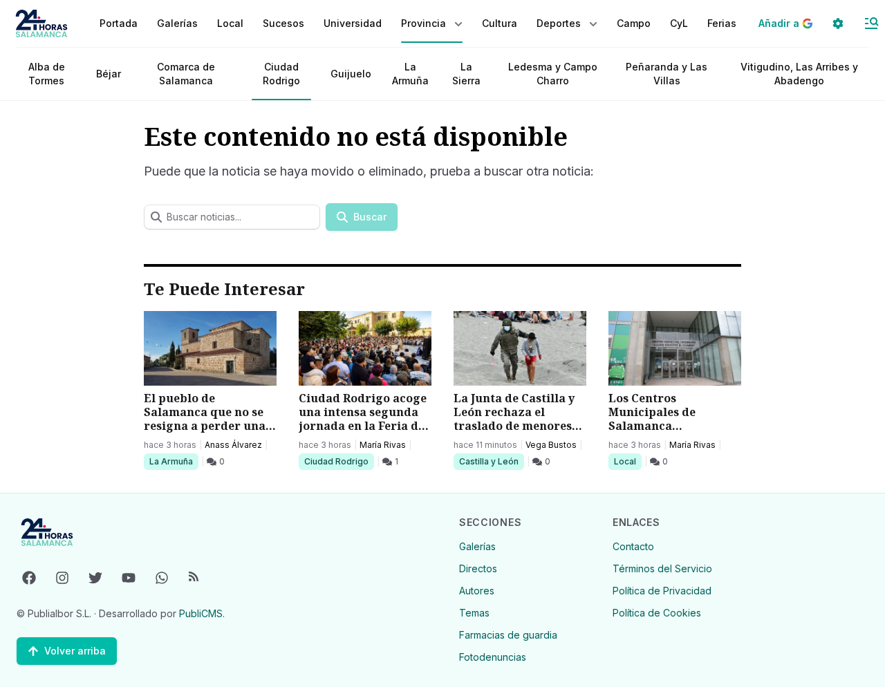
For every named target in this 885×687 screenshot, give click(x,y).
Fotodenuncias (492, 657)
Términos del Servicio (662, 568)
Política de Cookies (657, 613)
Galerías (177, 23)
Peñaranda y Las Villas (666, 73)
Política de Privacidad (662, 590)
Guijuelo (350, 73)
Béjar (108, 73)
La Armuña (410, 73)
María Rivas (383, 445)
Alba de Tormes (46, 73)
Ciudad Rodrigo (281, 73)
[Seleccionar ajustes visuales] (838, 23)
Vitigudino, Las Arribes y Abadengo (799, 73)
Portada (119, 23)
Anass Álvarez (233, 445)
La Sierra (466, 73)
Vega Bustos (551, 445)
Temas (474, 613)
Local (627, 461)
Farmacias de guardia (508, 635)
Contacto (633, 546)
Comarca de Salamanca (186, 73)
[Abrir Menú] (871, 23)
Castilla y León (488, 461)
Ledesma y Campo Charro (552, 73)
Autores (476, 590)
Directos (478, 568)
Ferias (721, 23)
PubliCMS (201, 613)
